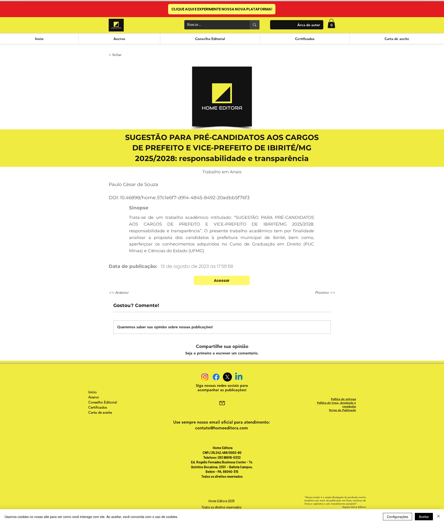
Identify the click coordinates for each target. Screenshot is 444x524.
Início (92, 392)
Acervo (93, 397)
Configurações (397, 516)
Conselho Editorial (102, 402)
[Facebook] (216, 376)
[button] (331, 23)
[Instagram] (204, 376)
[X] (227, 376)
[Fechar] (438, 516)
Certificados (97, 407)
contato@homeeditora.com (221, 428)
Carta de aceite (100, 412)
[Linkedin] (238, 376)
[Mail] (222, 403)
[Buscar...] (254, 24)
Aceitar (424, 516)
